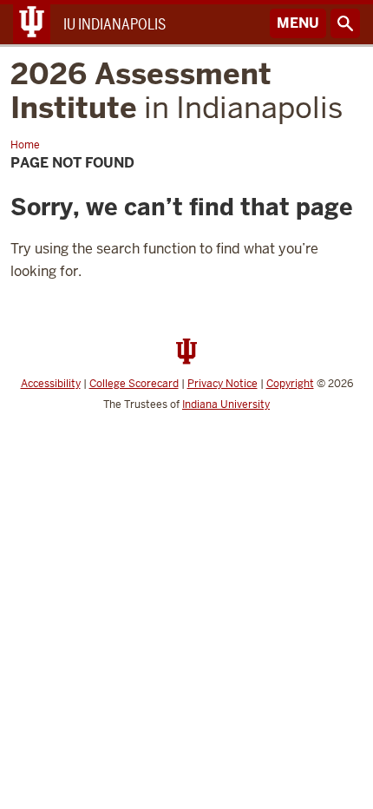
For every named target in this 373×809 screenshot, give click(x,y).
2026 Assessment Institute (176, 91)
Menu (298, 23)
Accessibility (51, 384)
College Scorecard (134, 384)
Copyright (290, 384)
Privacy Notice (222, 384)
